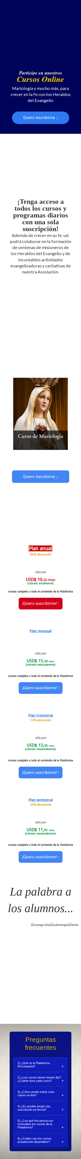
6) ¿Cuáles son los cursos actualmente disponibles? (34, 1140)
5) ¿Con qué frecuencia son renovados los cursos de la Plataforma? (35, 1124)
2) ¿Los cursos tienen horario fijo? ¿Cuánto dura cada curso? (39, 1079)
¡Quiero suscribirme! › (40, 603)
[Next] (73, 414)
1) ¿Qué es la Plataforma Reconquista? (33, 1064)
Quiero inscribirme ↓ (40, 117)
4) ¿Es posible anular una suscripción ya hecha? (33, 1108)
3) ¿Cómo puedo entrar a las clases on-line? (35, 1093)
